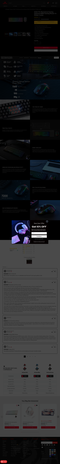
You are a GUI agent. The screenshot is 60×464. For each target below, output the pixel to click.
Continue (39, 236)
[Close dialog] (47, 221)
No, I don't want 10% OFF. (39, 238)
